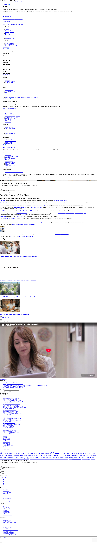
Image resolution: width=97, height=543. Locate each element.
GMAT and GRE (9, 161)
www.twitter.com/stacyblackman (28, 224)
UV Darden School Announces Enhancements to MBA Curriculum (18, 280)
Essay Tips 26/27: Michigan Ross (10, 421)
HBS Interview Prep (9, 44)
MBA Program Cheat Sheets (9, 533)
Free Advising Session (19, 1)
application (8, 453)
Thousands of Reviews (10, 91)
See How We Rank (9, 90)
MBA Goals (5, 437)
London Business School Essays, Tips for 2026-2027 (14, 386)
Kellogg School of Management (81, 455)
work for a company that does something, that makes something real (72, 213)
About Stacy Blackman (10, 81)
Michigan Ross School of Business (59, 457)
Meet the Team (6, 491)
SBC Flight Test (9, 30)
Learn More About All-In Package (10, 13)
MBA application (16, 457)
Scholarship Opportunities (10, 165)
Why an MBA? (6, 449)
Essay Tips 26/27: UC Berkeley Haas (10, 427)
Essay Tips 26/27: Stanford (8, 426)
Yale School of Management (86, 459)
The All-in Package (7, 16)
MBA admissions (6, 457)
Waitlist (4, 447)
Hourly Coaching (6, 501)
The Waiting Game (7, 446)
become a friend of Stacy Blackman (41, 222)
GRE (44, 455)
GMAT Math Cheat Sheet (10, 141)
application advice (14, 453)
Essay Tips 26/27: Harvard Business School (12, 418)
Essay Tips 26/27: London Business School (12, 420)
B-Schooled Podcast (9, 127)
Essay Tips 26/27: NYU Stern (9, 425)
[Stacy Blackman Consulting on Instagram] (3, 484)
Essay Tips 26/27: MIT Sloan (9, 423)
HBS (66, 455)
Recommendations (6, 442)
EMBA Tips (5, 397)
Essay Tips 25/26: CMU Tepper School (11, 398)
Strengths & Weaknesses (8, 445)
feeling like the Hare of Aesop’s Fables (25, 210)
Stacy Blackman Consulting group (25, 222)
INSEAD (70, 455)
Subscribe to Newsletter (5, 537)
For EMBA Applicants (10, 162)
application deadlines (24, 453)
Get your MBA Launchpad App (9, 108)
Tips (33, 459)
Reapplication (5, 440)
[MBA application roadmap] (2, 231)
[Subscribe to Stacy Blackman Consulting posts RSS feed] (10, 317)
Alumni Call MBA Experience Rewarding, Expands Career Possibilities (19, 256)
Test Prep (7, 29)
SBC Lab (7, 33)
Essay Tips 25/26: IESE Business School (11, 404)
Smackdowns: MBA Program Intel (12, 116)
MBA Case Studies (9, 82)
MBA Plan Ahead (9, 35)
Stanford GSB (25, 459)
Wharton (70, 459)
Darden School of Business (12, 455)
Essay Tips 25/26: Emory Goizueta (10, 399)
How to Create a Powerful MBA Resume (11, 382)
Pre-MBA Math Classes (10, 118)
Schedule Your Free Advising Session (8, 190)
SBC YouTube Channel (10, 128)
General (12, 236)
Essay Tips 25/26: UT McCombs (9, 410)
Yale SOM (93, 459)
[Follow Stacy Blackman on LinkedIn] (3, 317)
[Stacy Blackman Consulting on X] (3, 481)
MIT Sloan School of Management (71, 457)
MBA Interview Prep (9, 43)
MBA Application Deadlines (11, 114)
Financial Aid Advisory (10, 38)
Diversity (7, 164)
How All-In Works (6, 499)
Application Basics (9, 143)
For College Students (9, 32)
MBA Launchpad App (10, 133)
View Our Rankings (7, 74)
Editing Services (8, 37)
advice (2, 453)
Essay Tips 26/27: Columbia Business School (12, 413)
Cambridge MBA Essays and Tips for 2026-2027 (13, 384)
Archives (2, 393)
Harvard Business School (54, 455)
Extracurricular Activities (8, 433)
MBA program (49, 457)
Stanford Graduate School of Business (12, 459)
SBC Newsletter (8, 134)
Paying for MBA (6, 438)
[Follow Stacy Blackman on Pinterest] (8, 317)
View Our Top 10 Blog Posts (9, 147)
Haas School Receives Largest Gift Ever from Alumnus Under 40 (17, 297)
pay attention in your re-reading (38, 205)
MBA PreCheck (8, 34)
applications (34, 453)
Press (6, 92)
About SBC (7, 80)
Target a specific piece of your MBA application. (13, 24)
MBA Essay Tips (8, 159)
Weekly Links (22, 236)
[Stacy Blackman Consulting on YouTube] (3, 483)
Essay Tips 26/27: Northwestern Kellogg (11, 424)
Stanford (1, 459)
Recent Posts (8, 155)
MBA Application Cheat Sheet (11, 117)
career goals (70, 453)
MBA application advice (27, 457)
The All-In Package (7, 498)
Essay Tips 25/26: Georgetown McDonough (12, 400)
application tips (41, 453)
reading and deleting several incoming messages (73, 202)
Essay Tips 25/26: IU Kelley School (10, 405)
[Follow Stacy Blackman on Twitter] (2, 317)
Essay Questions (21, 455)
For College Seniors (7, 508)
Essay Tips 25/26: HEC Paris (9, 402)
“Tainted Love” (19, 216)
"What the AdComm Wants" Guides (12, 139)
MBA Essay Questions (10, 158)
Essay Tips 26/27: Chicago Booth (10, 412)
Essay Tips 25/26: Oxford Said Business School (13, 406)
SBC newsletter (82, 457)
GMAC (37, 455)
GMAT (40, 455)
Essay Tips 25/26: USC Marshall (9, 408)
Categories (2, 391)
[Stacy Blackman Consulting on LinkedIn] (3, 482)
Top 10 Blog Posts (9, 166)
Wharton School (76, 459)
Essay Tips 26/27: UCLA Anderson (10, 429)
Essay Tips (33, 455)
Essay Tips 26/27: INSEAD (8, 419)
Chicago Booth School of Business (82, 453)
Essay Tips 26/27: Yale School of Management (12, 432)
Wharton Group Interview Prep (11, 45)
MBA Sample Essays (9, 113)
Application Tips (48, 453)
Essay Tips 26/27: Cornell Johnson (10, 414)
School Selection (90, 457)
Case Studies (5, 493)
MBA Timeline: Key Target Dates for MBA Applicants (14, 314)
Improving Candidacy (7, 434)
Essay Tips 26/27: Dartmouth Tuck (10, 415)
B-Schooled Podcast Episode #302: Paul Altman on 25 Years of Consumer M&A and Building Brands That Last (26, 385)
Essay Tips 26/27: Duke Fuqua (9, 417)
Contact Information (6, 84)
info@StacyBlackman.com (5, 477)
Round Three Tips (6, 443)
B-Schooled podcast (59, 453)
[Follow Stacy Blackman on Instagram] (7, 317)
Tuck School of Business (39, 459)
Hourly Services (6, 21)
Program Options (6, 439)
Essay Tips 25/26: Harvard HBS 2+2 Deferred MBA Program (15, 401)
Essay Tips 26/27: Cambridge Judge (10, 411)
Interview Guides (8, 142)
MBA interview (43, 457)
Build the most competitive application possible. (13, 19)
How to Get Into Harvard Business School (14, 172)
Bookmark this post (29, 236)
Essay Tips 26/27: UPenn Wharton (10, 430)
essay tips (28, 455)
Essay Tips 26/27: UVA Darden (9, 431)
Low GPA (5, 436)
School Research (6, 444)
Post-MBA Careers (9, 157)
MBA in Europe (8, 119)
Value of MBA (8, 120)
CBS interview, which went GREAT (61, 200)
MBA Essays (36, 457)
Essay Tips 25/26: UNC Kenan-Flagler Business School (14, 407)
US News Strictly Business (62, 459)
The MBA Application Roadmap (62, 234)
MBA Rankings (8, 122)
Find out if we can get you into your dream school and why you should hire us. (21, 97)
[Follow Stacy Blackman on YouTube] (5, 317)
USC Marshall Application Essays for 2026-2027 (13, 387)
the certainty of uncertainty (36, 207)
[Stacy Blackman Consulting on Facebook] (0, 317)
